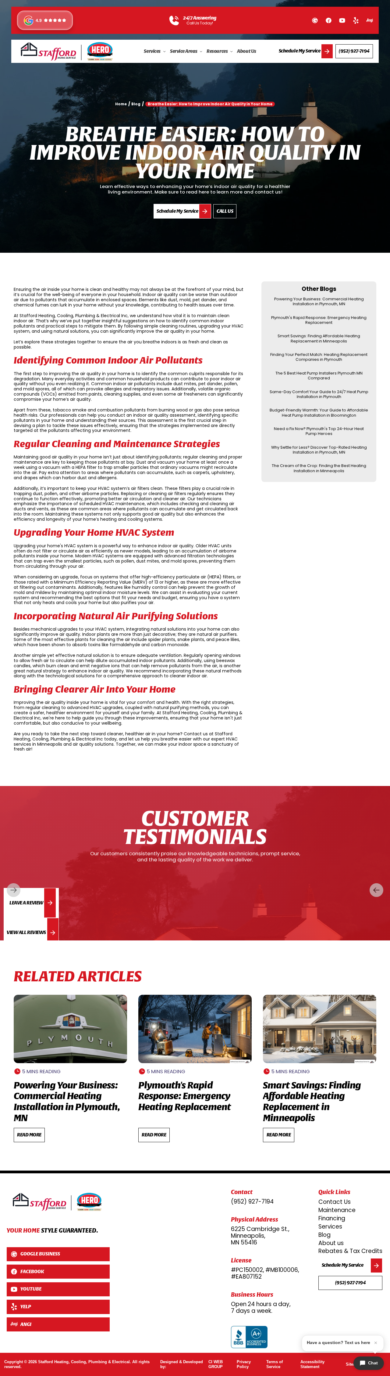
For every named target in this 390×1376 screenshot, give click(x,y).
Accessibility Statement (312, 1364)
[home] (67, 51)
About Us (246, 51)
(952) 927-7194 (252, 1201)
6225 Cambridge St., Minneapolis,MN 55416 (260, 1236)
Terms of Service (274, 1364)
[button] (155, 51)
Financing (331, 1218)
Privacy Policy (244, 1364)
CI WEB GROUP (215, 1364)
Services (330, 1226)
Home (121, 104)
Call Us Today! (199, 23)
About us (331, 1243)
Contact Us (334, 1202)
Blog (324, 1235)
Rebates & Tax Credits (350, 1251)
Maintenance (337, 1210)
